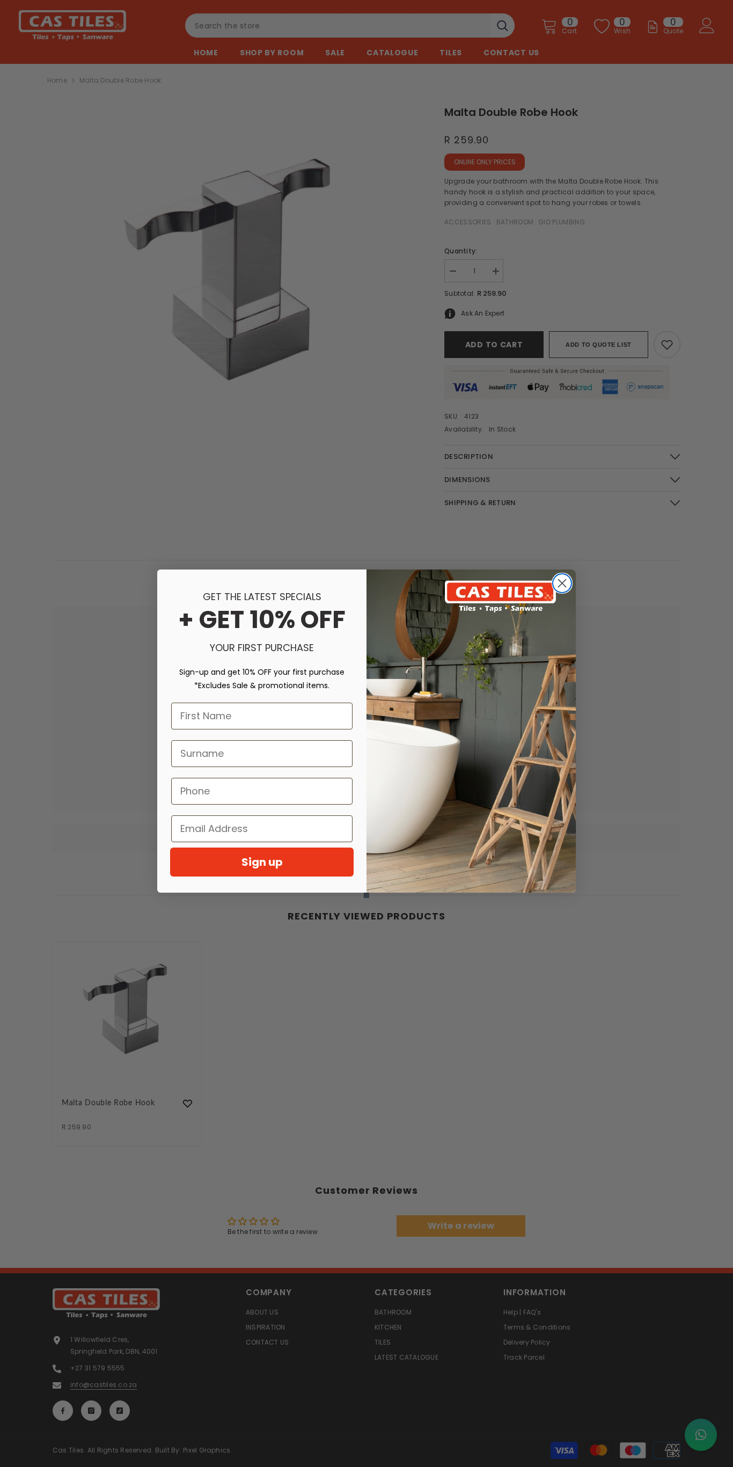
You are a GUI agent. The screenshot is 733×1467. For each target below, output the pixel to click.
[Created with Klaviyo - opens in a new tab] (366, 895)
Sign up (262, 862)
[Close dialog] (562, 583)
